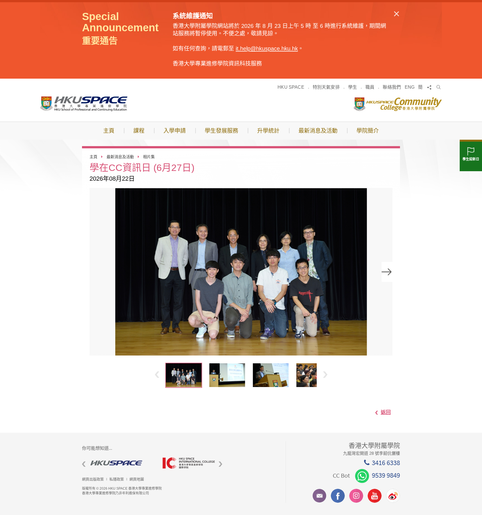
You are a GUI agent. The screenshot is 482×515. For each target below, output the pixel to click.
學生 (352, 87)
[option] (241, 272)
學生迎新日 (470, 159)
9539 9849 (386, 475)
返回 (386, 412)
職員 (369, 87)
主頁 (93, 156)
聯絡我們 (392, 87)
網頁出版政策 (93, 479)
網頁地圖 (136, 479)
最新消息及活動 (120, 156)
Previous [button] (157, 374)
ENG (409, 87)
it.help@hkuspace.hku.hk (267, 48)
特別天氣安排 (326, 87)
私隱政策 (116, 479)
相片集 (149, 156)
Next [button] (387, 272)
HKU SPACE (291, 87)
